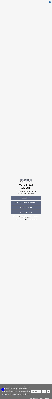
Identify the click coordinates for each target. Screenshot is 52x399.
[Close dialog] (50, 2)
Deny (48, 391)
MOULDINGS (26, 198)
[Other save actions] (39, 391)
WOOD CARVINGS (26, 212)
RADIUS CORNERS (26, 207)
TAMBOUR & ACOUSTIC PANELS (26, 203)
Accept (44, 391)
